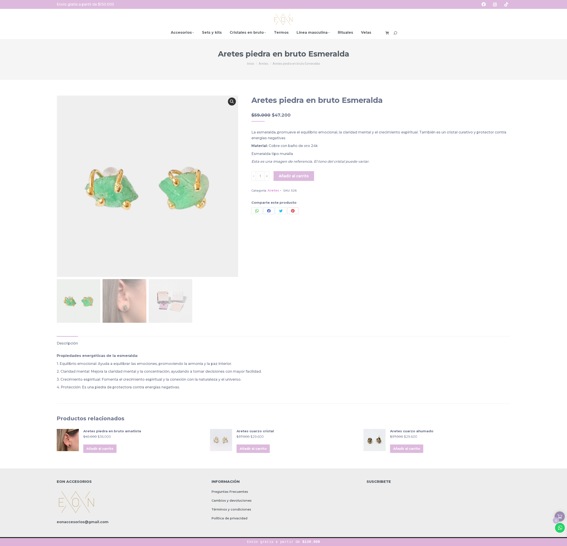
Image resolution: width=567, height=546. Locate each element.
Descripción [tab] (67, 343)
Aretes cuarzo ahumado (411, 431)
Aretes (273, 190)
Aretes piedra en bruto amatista (112, 431)
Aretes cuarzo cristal (255, 431)
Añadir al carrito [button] (99, 449)
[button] (232, 102)
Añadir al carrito (294, 176)
